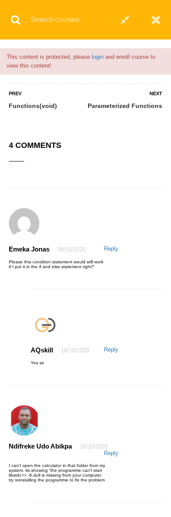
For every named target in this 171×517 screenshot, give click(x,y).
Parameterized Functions (125, 105)
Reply (111, 248)
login (97, 57)
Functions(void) (33, 105)
